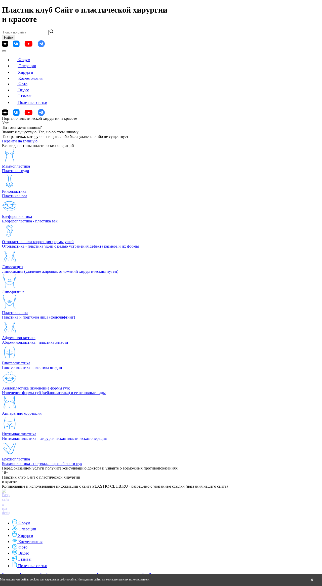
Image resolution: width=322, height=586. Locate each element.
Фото (22, 84)
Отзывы (24, 96)
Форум (24, 60)
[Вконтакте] (16, 44)
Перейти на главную (19, 141)
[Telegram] (41, 44)
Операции (27, 66)
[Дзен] (5, 44)
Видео (23, 90)
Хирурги (25, 72)
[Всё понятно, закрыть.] (311, 580)
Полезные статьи (32, 102)
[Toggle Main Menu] (4, 51)
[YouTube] (28, 44)
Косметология (30, 78)
